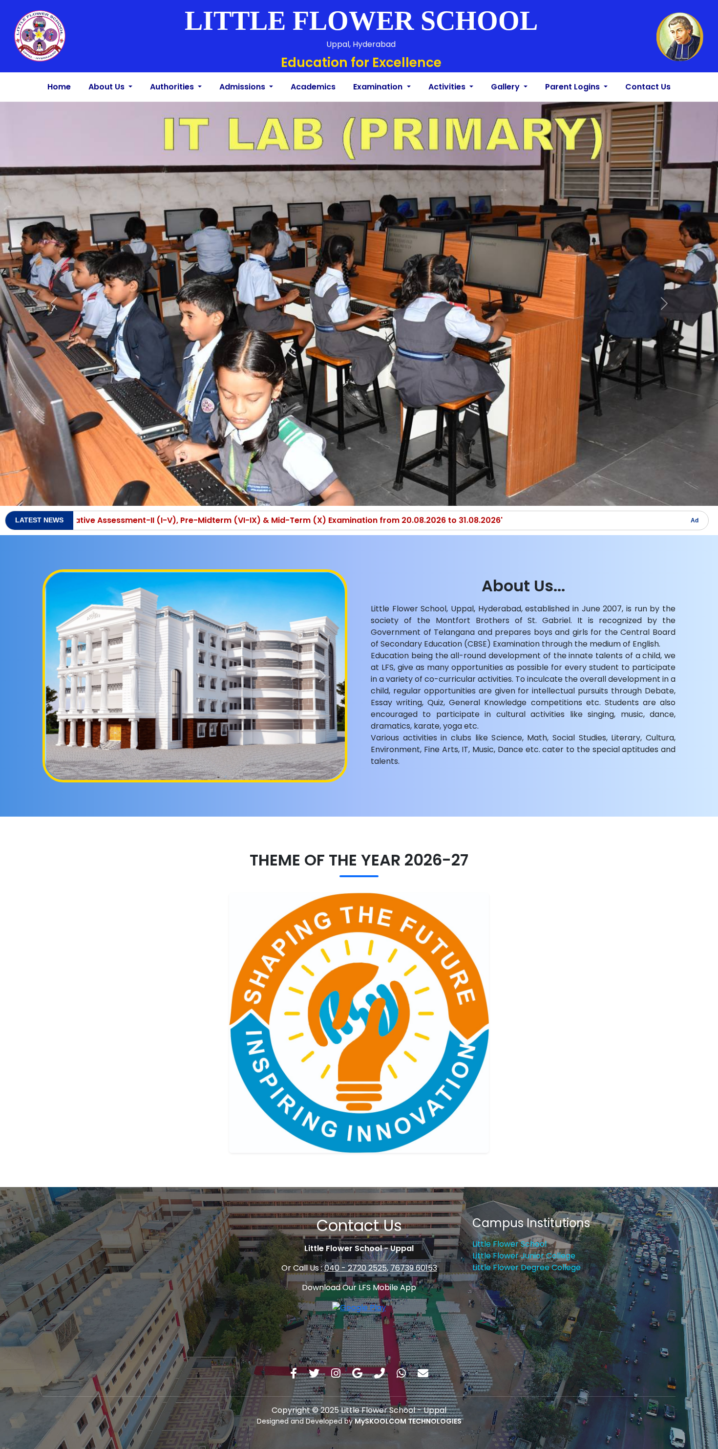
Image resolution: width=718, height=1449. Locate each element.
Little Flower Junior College (523, 1247)
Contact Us (648, 86)
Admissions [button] (243, 86)
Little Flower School (509, 1235)
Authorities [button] (173, 86)
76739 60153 (413, 1259)
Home (59, 86)
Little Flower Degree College (526, 1258)
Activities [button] (447, 86)
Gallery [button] (506, 86)
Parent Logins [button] (573, 86)
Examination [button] (378, 86)
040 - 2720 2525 (355, 1259)
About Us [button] (107, 86)
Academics (313, 86)
